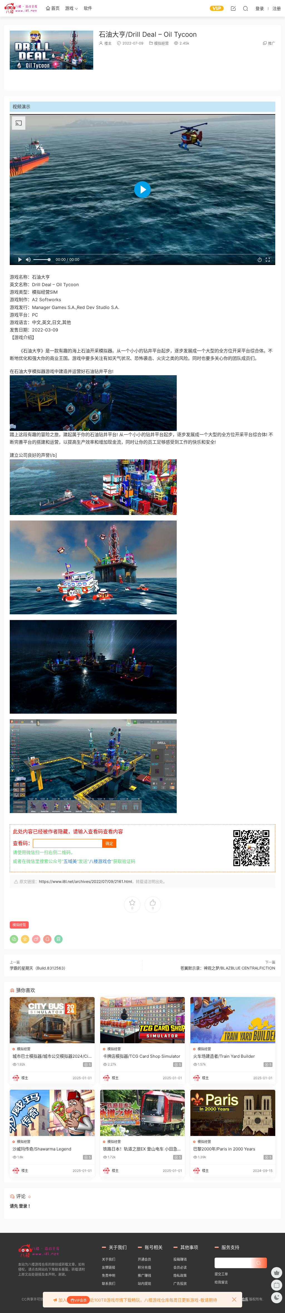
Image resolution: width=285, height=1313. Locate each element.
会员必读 (180, 1267)
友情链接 (108, 1267)
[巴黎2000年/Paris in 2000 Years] (232, 1113)
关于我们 (108, 1259)
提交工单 (221, 1274)
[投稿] (233, 8)
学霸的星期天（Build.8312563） (39, 968)
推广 (271, 43)
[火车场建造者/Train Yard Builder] (232, 1020)
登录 (23, 1206)
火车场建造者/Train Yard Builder (224, 1056)
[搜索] (245, 8)
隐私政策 (180, 1275)
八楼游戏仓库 (21, 8)
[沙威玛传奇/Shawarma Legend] (52, 1113)
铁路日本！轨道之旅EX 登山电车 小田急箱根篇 (142, 1149)
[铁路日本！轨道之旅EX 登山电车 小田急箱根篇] (142, 1113)
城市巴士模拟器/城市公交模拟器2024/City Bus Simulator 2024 (51, 1056)
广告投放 (180, 1284)
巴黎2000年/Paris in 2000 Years (224, 1149)
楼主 (108, 43)
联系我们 (108, 1284)
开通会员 (144, 1259)
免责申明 (108, 1275)
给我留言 (221, 1282)
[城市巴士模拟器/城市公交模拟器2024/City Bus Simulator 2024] (52, 1020)
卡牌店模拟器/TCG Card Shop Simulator (141, 1056)
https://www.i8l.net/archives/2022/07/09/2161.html (85, 881)
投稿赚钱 (180, 1259)
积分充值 (144, 1267)
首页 (55, 8)
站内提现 (144, 1284)
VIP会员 (81, 1300)
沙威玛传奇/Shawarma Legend (42, 1149)
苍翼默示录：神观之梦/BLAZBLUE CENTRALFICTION (227, 968)
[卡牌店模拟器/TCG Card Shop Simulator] (142, 1020)
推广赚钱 (144, 1275)
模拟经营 (161, 43)
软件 (88, 8)
